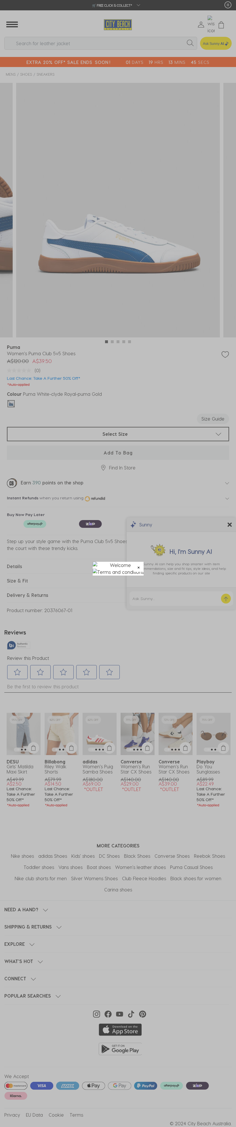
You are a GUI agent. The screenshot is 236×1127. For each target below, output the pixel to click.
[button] (139, 567)
